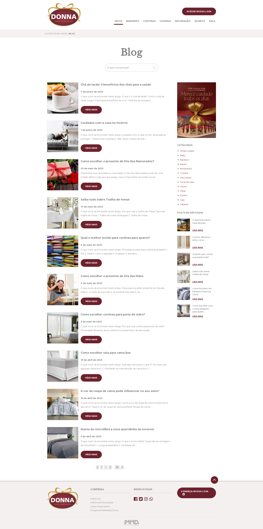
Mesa (183, 191)
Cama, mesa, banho (100, 506)
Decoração (183, 21)
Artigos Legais (187, 151)
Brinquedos (186, 168)
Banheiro (132, 21)
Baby (182, 155)
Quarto (199, 21)
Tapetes (184, 204)
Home (183, 186)
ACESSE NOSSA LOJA (199, 11)
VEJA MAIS (91, 109)
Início (118, 21)
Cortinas (149, 21)
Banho (183, 164)
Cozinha (165, 21)
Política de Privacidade (101, 502)
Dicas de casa (187, 182)
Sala (212, 21)
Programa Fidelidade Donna (104, 510)
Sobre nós (95, 498)
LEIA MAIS (197, 230)
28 (117, 467)
